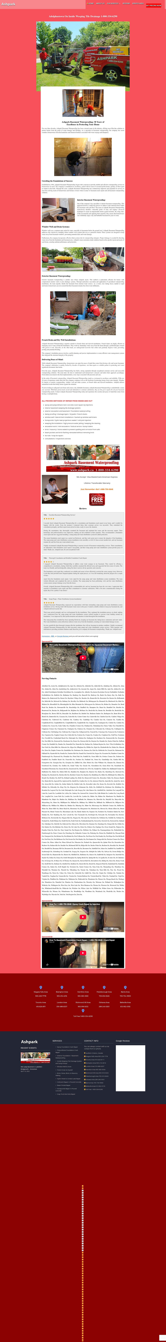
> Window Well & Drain (63, 1067)
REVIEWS (126, 3)
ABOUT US (100, 3)
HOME (91, 3)
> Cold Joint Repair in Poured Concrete (68, 1082)
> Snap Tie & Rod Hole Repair (65, 1094)
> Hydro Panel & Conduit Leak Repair (68, 1079)
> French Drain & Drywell (64, 1070)
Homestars (46, 636)
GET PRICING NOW (153, 5)
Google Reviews (63, 636)
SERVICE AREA (138, 3)
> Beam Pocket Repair (63, 1085)
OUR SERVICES (113, 3)
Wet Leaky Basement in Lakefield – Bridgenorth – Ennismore (32, 1068)
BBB (52, 636)
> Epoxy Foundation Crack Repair (67, 1047)
